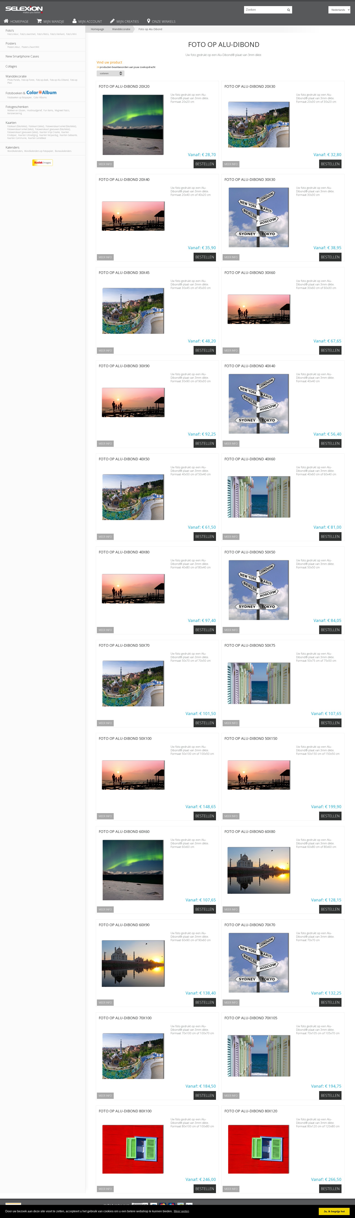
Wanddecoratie (121, 29)
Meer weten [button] (181, 1211)
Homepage (97, 29)
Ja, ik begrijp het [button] (334, 1211)
